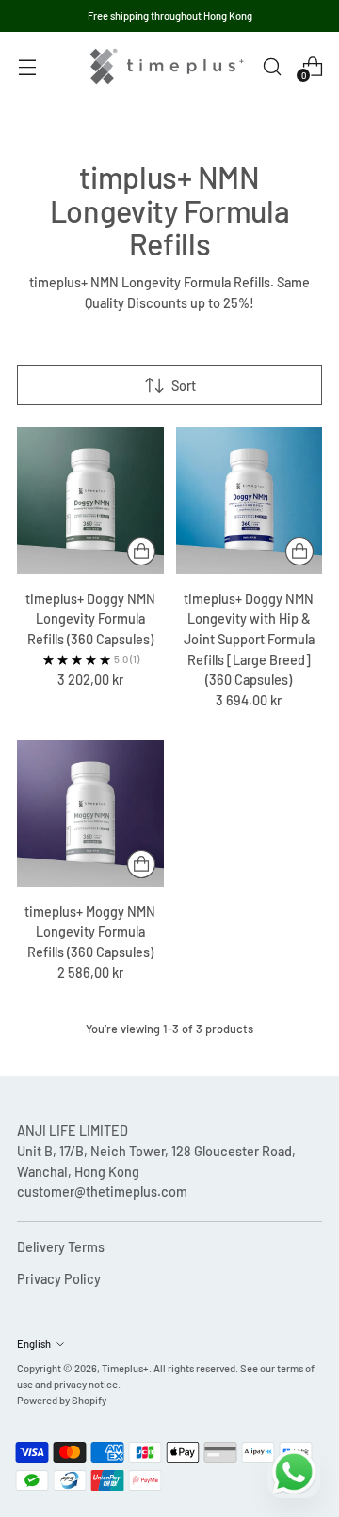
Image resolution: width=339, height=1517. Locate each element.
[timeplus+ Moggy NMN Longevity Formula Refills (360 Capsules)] (90, 813)
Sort (183, 386)
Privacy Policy (59, 1279)
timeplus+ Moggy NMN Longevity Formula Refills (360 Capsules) (89, 932)
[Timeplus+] (166, 66)
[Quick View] (141, 551)
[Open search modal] (271, 66)
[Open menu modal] (27, 66)
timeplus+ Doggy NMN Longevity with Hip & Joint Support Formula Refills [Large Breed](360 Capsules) (249, 639)
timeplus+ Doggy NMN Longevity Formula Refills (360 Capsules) (90, 619)
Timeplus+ (125, 1368)
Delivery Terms (61, 1247)
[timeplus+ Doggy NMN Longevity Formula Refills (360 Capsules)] (90, 500)
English (34, 1344)
